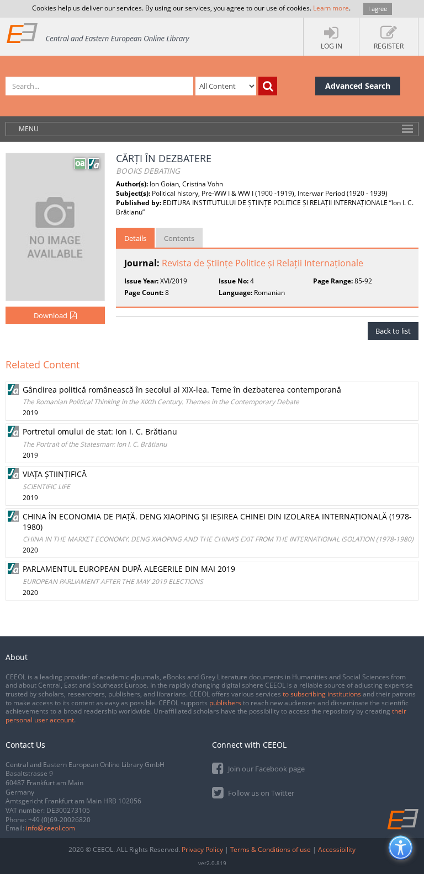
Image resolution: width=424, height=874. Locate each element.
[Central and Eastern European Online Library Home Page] (99, 33)
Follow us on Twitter (260, 793)
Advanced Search (357, 86)
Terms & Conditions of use (270, 849)
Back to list (393, 331)
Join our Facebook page (265, 769)
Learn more (331, 8)
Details (135, 238)
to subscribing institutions (322, 694)
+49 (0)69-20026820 (59, 819)
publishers (225, 702)
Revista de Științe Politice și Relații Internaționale (262, 263)
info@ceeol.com (50, 828)
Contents (179, 238)
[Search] (267, 86)
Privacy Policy (202, 849)
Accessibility (337, 849)
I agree (377, 8)
